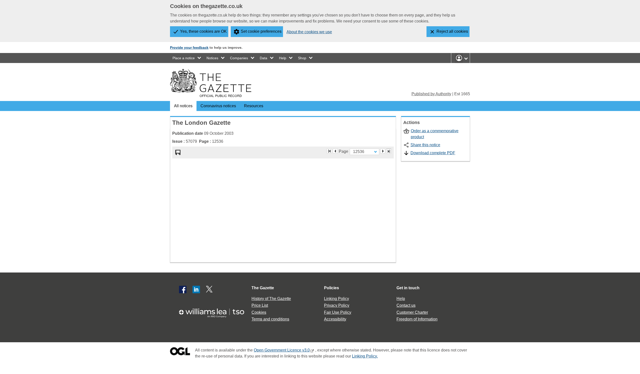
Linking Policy (336, 298)
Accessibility (335, 319)
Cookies (259, 312)
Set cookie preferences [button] (261, 31)
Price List (260, 305)
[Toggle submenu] (200, 58)
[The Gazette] (210, 83)
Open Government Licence (180, 352)
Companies (239, 58)
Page (343, 151)
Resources (253, 106)
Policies (331, 288)
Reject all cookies (452, 31)
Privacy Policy (336, 305)
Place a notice (183, 58)
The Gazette (263, 288)
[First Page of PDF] (329, 151)
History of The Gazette (271, 298)
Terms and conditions (270, 319)
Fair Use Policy (337, 312)
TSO (214, 311)
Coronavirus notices (218, 106)
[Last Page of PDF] (388, 151)
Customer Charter (412, 312)
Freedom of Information (417, 319)
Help (282, 58)
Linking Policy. (365, 356)
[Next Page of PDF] (382, 151)
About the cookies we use (309, 32)
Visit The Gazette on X (210, 289)
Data (263, 58)
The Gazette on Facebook (182, 289)
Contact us (406, 305)
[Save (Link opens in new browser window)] (178, 152)
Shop (302, 58)
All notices (183, 106)
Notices (212, 58)
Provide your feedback (189, 48)
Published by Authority (431, 94)
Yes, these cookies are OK (203, 31)
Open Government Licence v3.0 (282, 350)
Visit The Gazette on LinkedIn (196, 289)
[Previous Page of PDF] (335, 151)
